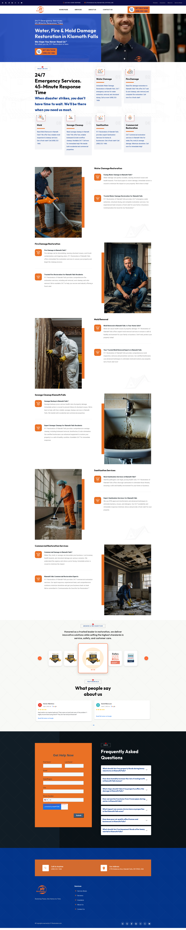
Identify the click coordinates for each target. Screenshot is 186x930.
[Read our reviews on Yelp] (18, 3)
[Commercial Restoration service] (130, 118)
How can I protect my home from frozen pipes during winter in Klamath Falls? (124, 802)
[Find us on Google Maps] (2, 3)
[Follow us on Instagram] (15, 3)
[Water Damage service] (100, 72)
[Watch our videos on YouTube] (21, 3)
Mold (39, 125)
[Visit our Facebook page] (9, 3)
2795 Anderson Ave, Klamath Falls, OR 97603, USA (99, 2)
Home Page (63, 10)
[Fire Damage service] (130, 72)
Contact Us (107, 10)
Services (78, 10)
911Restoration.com (56, 925)
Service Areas (178, 2)
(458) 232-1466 (56, 871)
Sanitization (102, 125)
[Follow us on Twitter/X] (6, 3)
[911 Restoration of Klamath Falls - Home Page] (40, 9)
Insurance (162, 2)
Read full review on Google (45, 720)
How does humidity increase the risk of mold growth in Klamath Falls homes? (124, 782)
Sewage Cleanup (75, 125)
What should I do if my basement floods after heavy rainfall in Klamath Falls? (124, 832)
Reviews (155, 2)
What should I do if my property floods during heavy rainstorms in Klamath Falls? (123, 771)
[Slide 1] (92, 727)
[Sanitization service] (100, 118)
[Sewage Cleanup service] (71, 118)
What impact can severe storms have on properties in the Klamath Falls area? (123, 812)
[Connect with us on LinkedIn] (12, 3)
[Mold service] (41, 118)
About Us (170, 2)
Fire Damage (132, 79)
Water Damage (104, 79)
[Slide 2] (93, 727)
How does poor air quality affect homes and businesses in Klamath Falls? (120, 822)
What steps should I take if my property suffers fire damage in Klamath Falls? (123, 792)
